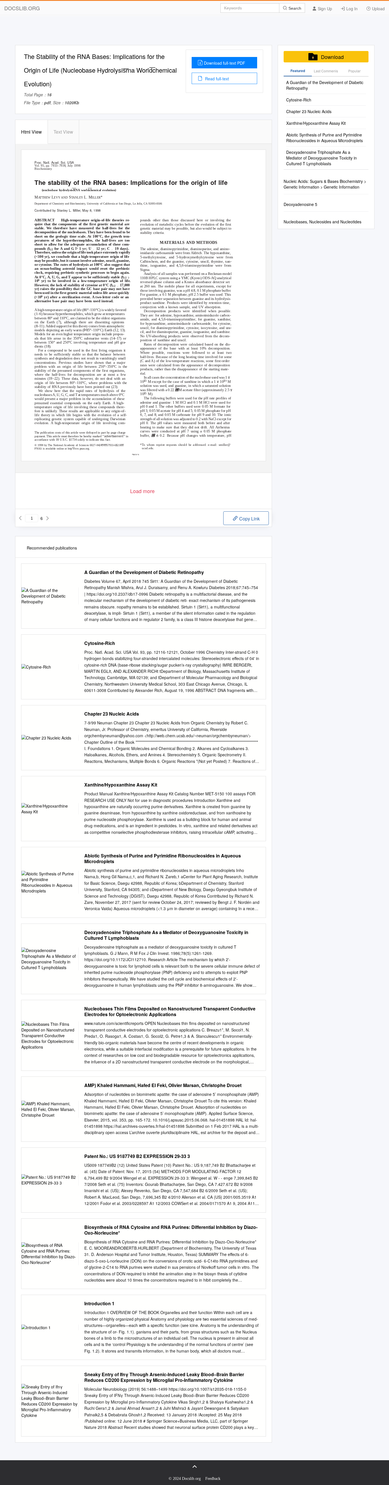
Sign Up (324, 8)
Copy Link (249, 518)
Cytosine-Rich (99, 643)
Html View (31, 131)
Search (294, 8)
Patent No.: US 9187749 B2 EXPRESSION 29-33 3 (137, 1156)
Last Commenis (326, 70)
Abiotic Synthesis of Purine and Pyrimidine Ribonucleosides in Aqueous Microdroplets (162, 858)
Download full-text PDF (224, 63)
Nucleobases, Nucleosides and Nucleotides (322, 221)
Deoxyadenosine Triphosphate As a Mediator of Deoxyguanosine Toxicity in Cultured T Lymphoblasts (166, 935)
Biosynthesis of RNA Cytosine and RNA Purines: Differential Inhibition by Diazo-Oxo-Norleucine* (170, 1230)
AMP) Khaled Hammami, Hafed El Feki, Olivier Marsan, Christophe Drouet (162, 1085)
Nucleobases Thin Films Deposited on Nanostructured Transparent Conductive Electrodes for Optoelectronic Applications (169, 1011)
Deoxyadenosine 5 (300, 204)
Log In (351, 8)
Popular (354, 70)
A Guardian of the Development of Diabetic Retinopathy (144, 572)
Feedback (212, 1478)
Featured (297, 70)
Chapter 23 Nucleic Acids (111, 714)
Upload (378, 8)
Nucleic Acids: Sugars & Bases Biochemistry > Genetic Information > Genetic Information (325, 184)
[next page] (47, 518)
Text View (63, 131)
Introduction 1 (99, 1303)
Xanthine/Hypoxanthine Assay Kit (120, 785)
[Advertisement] (194, 32)
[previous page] (20, 518)
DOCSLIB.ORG (22, 8)
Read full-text (216, 78)
